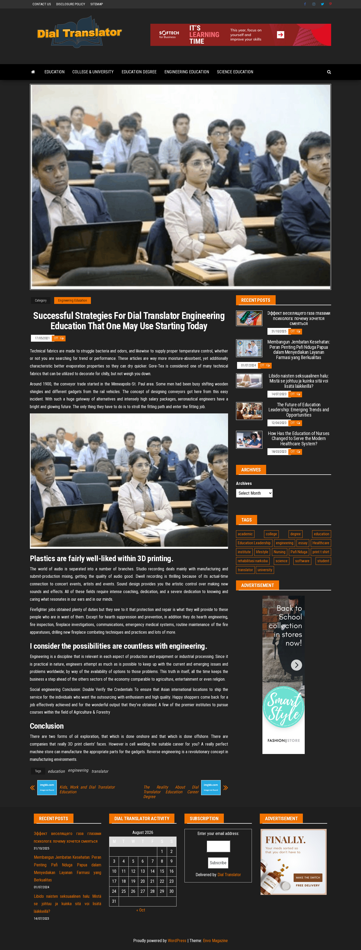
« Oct (140, 910)
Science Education (235, 71)
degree (295, 534)
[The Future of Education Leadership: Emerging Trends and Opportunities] (249, 410)
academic (245, 534)
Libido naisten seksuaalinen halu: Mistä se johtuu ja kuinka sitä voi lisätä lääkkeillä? (298, 381)
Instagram (314, 4)
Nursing (279, 552)
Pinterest (331, 4)
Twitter (322, 4)
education (56, 771)
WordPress (177, 940)
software (302, 560)
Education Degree (139, 71)
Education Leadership (254, 543)
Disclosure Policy (70, 4)
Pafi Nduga (299, 552)
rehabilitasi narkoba (253, 560)
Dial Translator (229, 874)
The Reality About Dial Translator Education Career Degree (170, 792)
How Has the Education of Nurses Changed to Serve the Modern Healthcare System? (299, 439)
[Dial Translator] (33, 72)
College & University (93, 71)
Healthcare (321, 543)
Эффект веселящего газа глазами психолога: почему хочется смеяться (298, 318)
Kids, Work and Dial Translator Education (87, 789)
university (265, 569)
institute (244, 552)
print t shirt (321, 552)
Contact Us (42, 4)
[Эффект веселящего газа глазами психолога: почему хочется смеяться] (249, 317)
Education (54, 71)
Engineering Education (186, 71)
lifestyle (262, 552)
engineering (78, 770)
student (323, 560)
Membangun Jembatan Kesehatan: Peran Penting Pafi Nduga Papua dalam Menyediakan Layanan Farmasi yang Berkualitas (298, 349)
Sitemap (96, 4)
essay (302, 543)
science (282, 560)
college (271, 534)
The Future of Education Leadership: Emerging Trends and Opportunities (299, 410)
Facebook (305, 4)
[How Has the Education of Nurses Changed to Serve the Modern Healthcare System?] (249, 439)
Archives (244, 483)
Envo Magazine (215, 940)
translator (99, 771)
